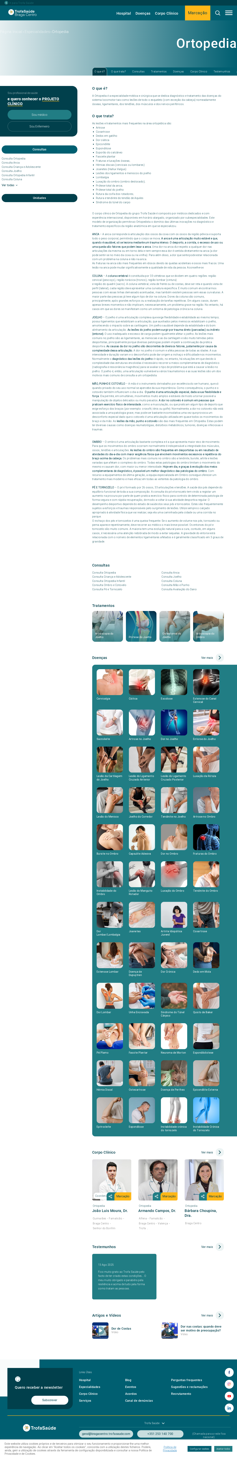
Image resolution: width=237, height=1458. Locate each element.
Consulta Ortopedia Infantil (18, 175)
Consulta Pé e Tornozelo (107, 589)
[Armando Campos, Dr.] (158, 1179)
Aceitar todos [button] (223, 1448)
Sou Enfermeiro (39, 126)
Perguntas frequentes (186, 1380)
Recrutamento (181, 1394)
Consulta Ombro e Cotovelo (109, 585)
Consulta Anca (11, 162)
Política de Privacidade (170, 1448)
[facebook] (229, 1372)
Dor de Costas (121, 1328)
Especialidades (37, 31)
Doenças (143, 13)
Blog (128, 1380)
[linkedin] (229, 1408)
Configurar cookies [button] (199, 1448)
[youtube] (229, 1396)
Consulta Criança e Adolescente (21, 167)
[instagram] (229, 1384)
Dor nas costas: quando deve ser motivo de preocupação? (201, 1328)
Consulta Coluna (12, 179)
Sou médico (39, 115)
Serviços (85, 1400)
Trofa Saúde (152, 1423)
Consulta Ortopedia (14, 158)
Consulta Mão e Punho (175, 585)
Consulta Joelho (12, 171)
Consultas (138, 71)
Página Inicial (11, 31)
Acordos (131, 1394)
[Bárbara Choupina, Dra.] (204, 1179)
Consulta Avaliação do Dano (179, 589)
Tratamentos (159, 71)
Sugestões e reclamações (189, 1387)
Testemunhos (221, 71)
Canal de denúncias (139, 1400)
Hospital (123, 13)
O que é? (99, 71)
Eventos (130, 1387)
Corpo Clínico (166, 13)
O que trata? (118, 71)
